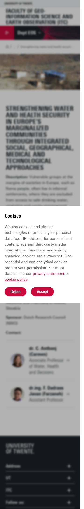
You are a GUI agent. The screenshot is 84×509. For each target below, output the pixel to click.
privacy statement (48, 273)
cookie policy (16, 279)
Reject (15, 291)
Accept (42, 291)
